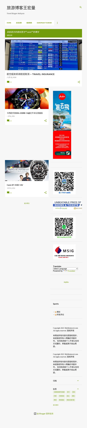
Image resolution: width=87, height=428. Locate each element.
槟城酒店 (61, 400)
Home (9, 23)
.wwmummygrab (59, 392)
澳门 (68, 392)
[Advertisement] (26, 142)
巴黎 (55, 396)
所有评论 (60, 315)
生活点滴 (19, 23)
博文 (58, 312)
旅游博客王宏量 (21, 7)
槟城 (55, 400)
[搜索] (80, 7)
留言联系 (29, 23)
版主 (68, 396)
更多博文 (27, 203)
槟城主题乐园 (70, 400)
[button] (78, 82)
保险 (73, 396)
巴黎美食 (61, 396)
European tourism (44, 23)
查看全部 (9, 35)
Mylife (66, 282)
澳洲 (73, 392)
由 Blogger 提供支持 (44, 414)
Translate (71, 271)
